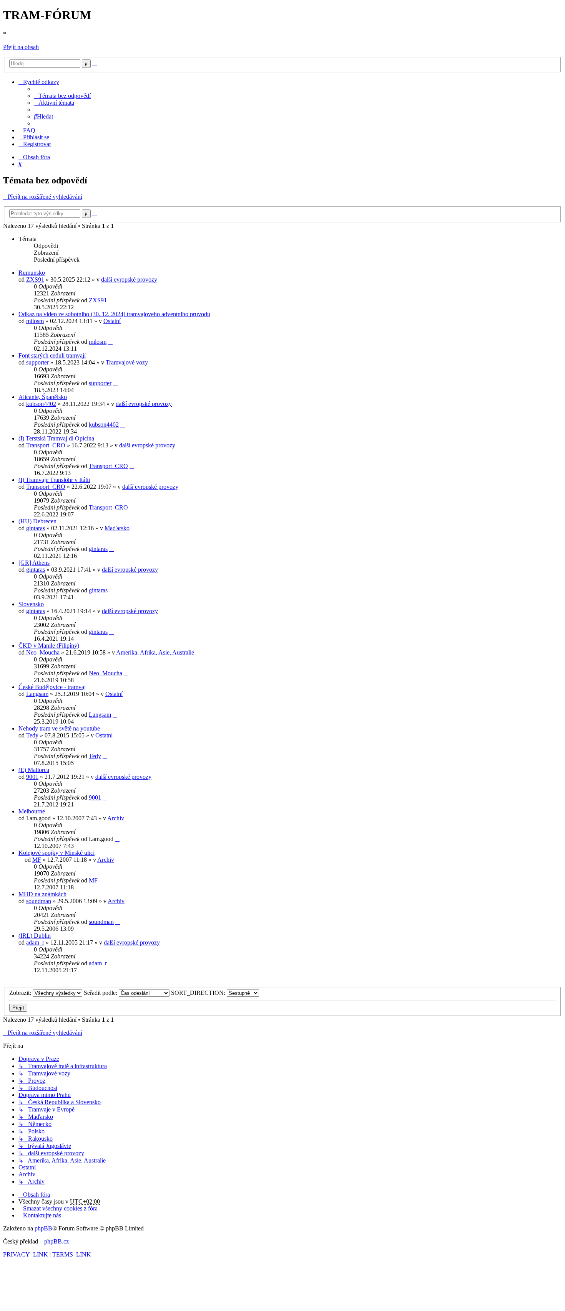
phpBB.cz (56, 1241)
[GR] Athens (34, 562)
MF (36, 859)
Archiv (115, 818)
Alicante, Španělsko (42, 397)
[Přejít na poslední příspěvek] (110, 300)
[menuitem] (62, 95)
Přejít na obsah (21, 47)
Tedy (32, 735)
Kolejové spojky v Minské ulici (56, 852)
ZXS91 (35, 279)
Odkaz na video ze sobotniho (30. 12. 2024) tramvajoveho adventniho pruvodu (114, 314)
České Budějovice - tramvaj (52, 687)
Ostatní (112, 321)
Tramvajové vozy (127, 362)
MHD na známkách (42, 894)
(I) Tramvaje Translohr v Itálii (54, 480)
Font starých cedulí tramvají (52, 355)
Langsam (37, 694)
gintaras (35, 528)
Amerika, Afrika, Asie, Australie (155, 652)
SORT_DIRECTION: (199, 992)
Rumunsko (31, 272)
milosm (35, 321)
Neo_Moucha (43, 652)
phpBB (43, 1228)
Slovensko (31, 604)
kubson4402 (41, 404)
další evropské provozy (129, 279)
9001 (32, 776)
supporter (37, 362)
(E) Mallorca (33, 770)
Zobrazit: (21, 992)
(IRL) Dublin (34, 935)
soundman (38, 901)
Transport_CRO (45, 445)
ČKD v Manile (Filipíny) (48, 645)
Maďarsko (117, 528)
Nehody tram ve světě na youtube (59, 728)
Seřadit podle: (101, 992)
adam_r (35, 942)
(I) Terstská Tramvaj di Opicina (56, 438)
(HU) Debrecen (37, 521)
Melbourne (31, 811)
